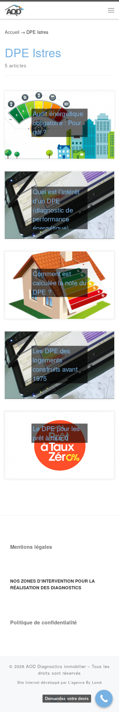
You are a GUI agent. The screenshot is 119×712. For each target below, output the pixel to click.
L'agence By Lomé (85, 682)
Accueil (12, 32)
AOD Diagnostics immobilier (56, 666)
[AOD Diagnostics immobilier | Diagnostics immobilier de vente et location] (14, 9)
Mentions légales (31, 546)
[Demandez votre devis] (104, 698)
